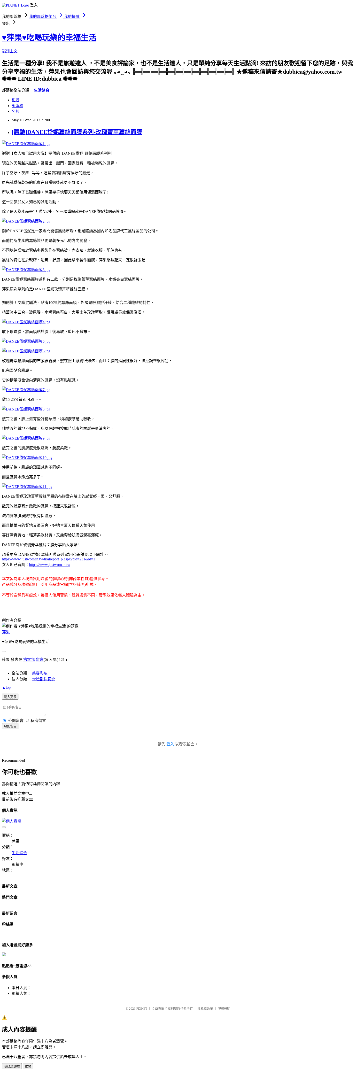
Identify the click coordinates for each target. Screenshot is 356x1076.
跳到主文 (9, 51)
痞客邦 (29, 660)
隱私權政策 (205, 1008)
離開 (28, 1066)
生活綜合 (41, 90)
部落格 (17, 106)
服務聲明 (224, 1008)
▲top (6, 687)
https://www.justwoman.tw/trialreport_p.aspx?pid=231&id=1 (48, 559)
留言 (40, 660)
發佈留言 (10, 726)
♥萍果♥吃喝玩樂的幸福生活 (49, 37)
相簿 (15, 100)
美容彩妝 (39, 673)
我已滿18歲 (12, 1066)
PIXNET (141, 1008)
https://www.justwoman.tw (49, 565)
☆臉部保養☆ (43, 679)
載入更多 (10, 697)
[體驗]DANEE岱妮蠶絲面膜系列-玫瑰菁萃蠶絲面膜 (77, 132)
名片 (15, 111)
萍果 (6, 632)
